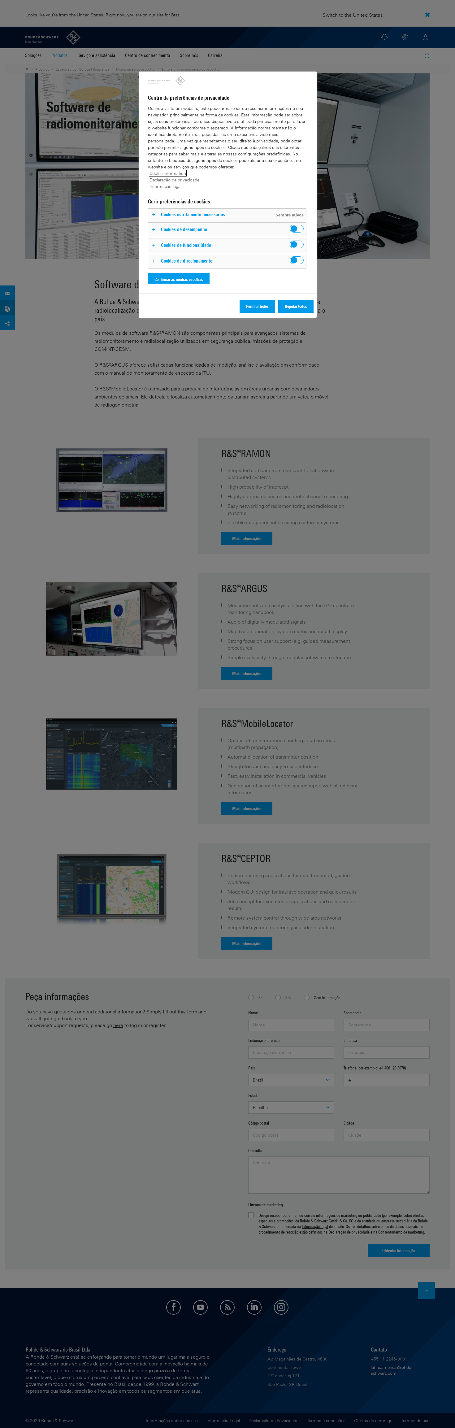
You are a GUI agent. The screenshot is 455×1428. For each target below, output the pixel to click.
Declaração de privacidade (174, 179)
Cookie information (168, 173)
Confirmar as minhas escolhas (178, 279)
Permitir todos (257, 306)
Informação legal (165, 186)
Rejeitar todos (296, 306)
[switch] (297, 229)
